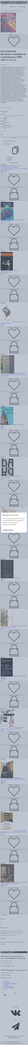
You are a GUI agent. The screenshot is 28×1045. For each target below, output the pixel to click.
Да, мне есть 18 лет (8, 530)
